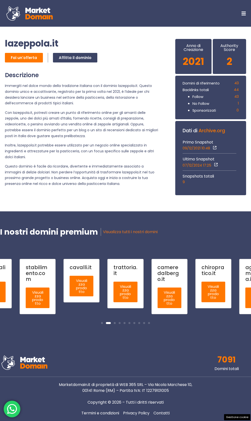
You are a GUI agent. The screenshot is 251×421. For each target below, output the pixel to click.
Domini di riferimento (201, 83)
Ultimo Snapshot (198, 159)
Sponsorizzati (204, 110)
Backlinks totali (196, 90)
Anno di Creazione (193, 48)
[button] (102, 323)
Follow (197, 96)
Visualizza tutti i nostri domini (130, 232)
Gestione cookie (237, 417)
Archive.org (212, 130)
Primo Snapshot (198, 142)
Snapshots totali (198, 176)
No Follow (200, 103)
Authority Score (229, 48)
